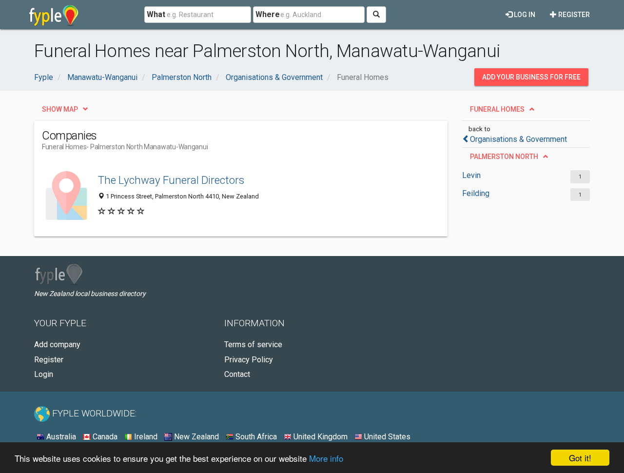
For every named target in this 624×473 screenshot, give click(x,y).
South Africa (255, 436)
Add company (57, 344)
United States (386, 436)
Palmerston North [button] (504, 156)
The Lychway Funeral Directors (171, 180)
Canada (104, 436)
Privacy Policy (248, 359)
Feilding (475, 193)
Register (573, 15)
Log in (523, 15)
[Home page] (54, 14)
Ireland (144, 436)
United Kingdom (320, 436)
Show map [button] (60, 109)
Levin (471, 175)
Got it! (580, 458)
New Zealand (195, 436)
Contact (237, 374)
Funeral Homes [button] (497, 109)
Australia (60, 436)
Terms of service (253, 344)
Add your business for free (531, 77)
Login (43, 374)
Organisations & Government (518, 139)
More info (326, 458)
